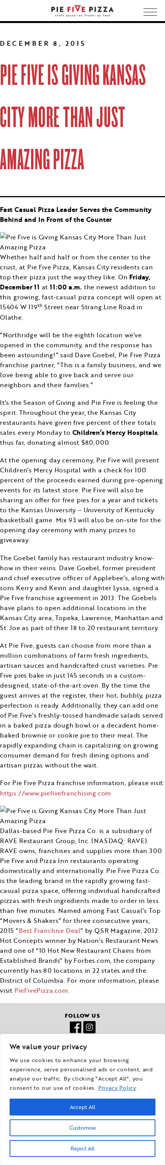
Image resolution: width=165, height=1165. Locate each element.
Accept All (82, 1107)
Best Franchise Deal (50, 930)
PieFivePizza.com (41, 990)
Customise (82, 1128)
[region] (82, 1099)
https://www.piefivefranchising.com (55, 793)
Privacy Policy (117, 1088)
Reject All (82, 1148)
